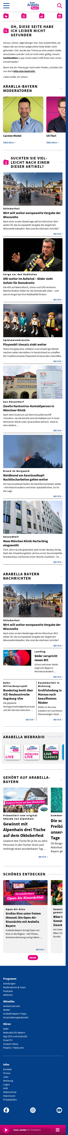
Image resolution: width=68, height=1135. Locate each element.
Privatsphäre (10, 1097)
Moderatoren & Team (14, 985)
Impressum (9, 1093)
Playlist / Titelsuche (13, 1045)
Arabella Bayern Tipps (14, 1011)
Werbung (8, 1078)
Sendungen (9, 981)
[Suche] (59, 6)
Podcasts (8, 988)
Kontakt (7, 1067)
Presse (6, 1070)
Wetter (6, 1007)
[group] (12, 750)
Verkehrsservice (11, 1004)
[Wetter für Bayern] (6, 16)
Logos (6, 1082)
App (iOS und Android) (15, 1034)
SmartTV (7, 1038)
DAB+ (6, 1026)
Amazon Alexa (10, 1041)
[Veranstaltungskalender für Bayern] (59, 16)
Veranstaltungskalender (16, 1015)
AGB (5, 1086)
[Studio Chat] (24, 16)
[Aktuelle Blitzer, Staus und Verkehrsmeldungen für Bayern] (42, 16)
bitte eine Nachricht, (24, 71)
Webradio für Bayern (14, 1030)
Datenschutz (9, 1089)
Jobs (5, 1074)
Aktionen (8, 992)
